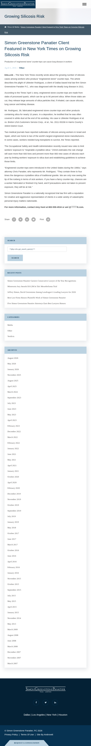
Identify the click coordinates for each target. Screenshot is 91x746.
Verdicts (10, 336)
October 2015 (13, 584)
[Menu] (84, 4)
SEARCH (15, 258)
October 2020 (13, 477)
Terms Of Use (27, 734)
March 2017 (12, 545)
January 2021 (13, 471)
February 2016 (13, 567)
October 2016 (13, 550)
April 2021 (12, 465)
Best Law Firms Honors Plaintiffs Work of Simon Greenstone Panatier (36, 298)
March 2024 (12, 392)
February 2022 (13, 443)
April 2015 (12, 607)
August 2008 (12, 635)
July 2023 (11, 403)
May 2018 (11, 528)
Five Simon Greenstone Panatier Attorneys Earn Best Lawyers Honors (36, 303)
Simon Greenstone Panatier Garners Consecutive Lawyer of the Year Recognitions (41, 281)
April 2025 (12, 386)
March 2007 (12, 663)
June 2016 (11, 556)
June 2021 (11, 454)
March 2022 (12, 437)
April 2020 (12, 482)
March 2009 (12, 629)
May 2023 (11, 415)
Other (22, 68)
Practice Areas (9, 38)
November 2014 (14, 618)
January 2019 (13, 522)
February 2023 (13, 426)
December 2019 (14, 494)
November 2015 (14, 579)
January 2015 (13, 612)
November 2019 (14, 499)
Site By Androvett (45, 734)
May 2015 (11, 601)
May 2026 (11, 364)
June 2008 (11, 641)
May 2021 (11, 460)
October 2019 (13, 505)
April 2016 (12, 562)
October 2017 (13, 533)
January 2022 (13, 448)
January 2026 (13, 369)
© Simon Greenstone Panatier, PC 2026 (23, 730)
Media (10, 325)
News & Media (13, 27)
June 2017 (11, 539)
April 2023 (12, 420)
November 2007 (14, 658)
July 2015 (11, 595)
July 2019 (11, 516)
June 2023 (11, 409)
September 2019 (14, 511)
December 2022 (14, 431)
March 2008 (12, 646)
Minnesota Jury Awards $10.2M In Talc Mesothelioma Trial (32, 286)
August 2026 (12, 358)
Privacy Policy (11, 734)
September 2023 (14, 398)
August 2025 (12, 381)
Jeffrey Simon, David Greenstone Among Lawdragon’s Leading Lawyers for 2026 (41, 292)
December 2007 (14, 652)
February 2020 (13, 488)
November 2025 (14, 375)
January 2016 (13, 573)
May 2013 (11, 624)
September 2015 (14, 590)
